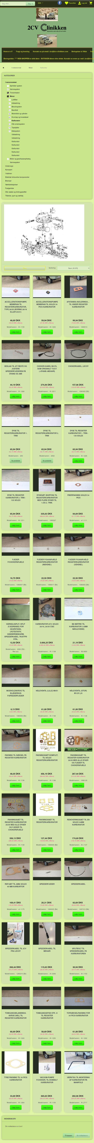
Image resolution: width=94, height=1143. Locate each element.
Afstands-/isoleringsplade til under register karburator (78, 304)
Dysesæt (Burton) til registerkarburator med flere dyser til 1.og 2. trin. (47, 499)
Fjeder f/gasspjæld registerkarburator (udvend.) (78, 562)
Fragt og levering (22, 51)
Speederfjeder (47, 884)
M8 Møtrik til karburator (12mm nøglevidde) (78, 626)
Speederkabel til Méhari (47, 949)
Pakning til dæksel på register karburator (15, 756)
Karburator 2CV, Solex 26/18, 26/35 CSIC (47, 625)
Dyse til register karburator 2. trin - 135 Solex (16, 497)
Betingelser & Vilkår (79, 51)
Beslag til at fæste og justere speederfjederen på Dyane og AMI (15, 370)
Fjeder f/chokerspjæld (16, 560)
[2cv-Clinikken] (47, 27)
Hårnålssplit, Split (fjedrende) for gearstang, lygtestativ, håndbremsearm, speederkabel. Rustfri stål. (15, 631)
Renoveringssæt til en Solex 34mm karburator (78, 822)
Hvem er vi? (8, 51)
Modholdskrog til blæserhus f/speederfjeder (15, 693)
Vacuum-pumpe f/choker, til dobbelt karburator (47, 1080)
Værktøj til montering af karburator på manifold (78, 1080)
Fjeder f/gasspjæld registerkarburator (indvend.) (47, 562)
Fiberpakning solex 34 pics (78, 496)
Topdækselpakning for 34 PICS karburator (78, 1014)
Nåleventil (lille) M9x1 (47, 690)
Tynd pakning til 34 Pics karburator (15, 1078)
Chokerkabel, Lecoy (78, 366)
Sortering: (52, 268)
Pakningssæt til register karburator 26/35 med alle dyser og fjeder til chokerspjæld (78, 760)
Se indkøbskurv (82, 1135)
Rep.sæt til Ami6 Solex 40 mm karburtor (16, 885)
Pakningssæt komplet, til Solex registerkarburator (47, 757)
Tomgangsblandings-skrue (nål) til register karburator (15, 1015)
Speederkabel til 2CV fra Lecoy (15, 949)
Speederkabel (78, 884)
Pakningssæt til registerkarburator (47, 820)
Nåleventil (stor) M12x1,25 (78, 691)
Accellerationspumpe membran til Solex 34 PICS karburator (47, 304)
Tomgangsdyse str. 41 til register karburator (47, 1015)
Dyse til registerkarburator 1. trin (15, 433)
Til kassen (68, 1135)
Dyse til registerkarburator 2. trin (47, 433)
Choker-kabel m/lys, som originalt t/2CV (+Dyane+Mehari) (47, 368)
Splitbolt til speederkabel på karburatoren (78, 951)
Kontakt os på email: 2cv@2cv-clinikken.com (50, 51)
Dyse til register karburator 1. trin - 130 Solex (78, 433)
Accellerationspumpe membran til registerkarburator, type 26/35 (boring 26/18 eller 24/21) (15, 307)
